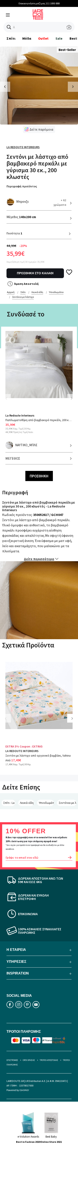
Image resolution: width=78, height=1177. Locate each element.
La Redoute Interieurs (23, 147)
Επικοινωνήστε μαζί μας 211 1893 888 (39, 3)
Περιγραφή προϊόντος (21, 186)
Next (71, 398)
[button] (9, 27)
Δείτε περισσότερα (39, 559)
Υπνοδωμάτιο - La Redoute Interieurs (46, 803)
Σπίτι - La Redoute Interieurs (9, 803)
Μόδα (26, 38)
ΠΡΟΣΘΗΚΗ (39, 475)
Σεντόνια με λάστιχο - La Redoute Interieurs (67, 803)
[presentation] (5, 87)
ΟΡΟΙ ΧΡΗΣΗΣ (29, 1060)
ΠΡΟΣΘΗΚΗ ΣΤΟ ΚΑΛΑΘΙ (35, 273)
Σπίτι (10, 38)
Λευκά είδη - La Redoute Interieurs (27, 803)
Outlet (43, 38)
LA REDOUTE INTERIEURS (22, 751)
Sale (58, 38)
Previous (8, 401)
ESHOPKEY (24, 1090)
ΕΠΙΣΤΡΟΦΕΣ (12, 1060)
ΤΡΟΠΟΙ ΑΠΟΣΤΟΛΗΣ (49, 1060)
